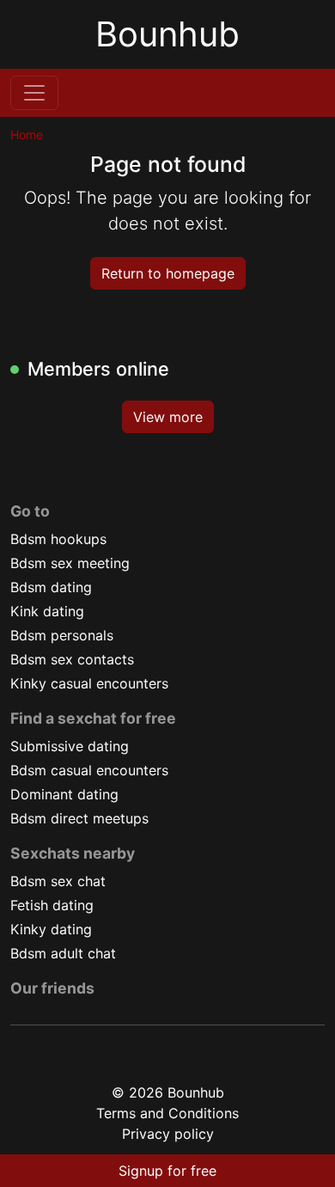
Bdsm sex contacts (72, 659)
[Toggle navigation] (34, 93)
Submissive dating (69, 746)
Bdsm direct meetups (79, 818)
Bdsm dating (51, 587)
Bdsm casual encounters (89, 770)
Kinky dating (51, 929)
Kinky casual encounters (89, 683)
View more (168, 416)
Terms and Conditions (167, 1113)
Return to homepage (167, 273)
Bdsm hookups (58, 539)
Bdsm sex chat (58, 881)
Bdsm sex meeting (70, 563)
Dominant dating (64, 794)
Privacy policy (168, 1133)
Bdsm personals (61, 635)
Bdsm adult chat (63, 953)
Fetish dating (52, 905)
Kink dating (47, 611)
